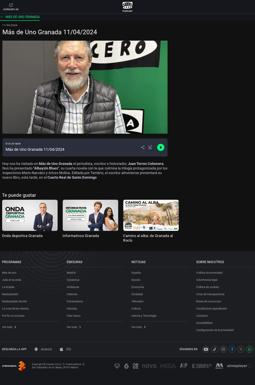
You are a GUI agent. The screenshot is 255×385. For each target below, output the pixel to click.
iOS (68, 349)
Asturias (72, 308)
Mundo (135, 279)
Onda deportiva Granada (22, 236)
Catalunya (73, 279)
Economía (137, 287)
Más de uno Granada (23, 17)
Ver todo (7, 327)
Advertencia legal (206, 279)
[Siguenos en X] (240, 349)
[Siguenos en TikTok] (214, 349)
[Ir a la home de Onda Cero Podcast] (127, 7)
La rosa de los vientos (15, 308)
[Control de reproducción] (160, 147)
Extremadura (75, 301)
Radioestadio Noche (14, 301)
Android (46, 349)
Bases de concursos (208, 301)
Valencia (72, 294)
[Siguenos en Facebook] (232, 349)
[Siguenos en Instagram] (223, 349)
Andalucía (73, 287)
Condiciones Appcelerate (211, 308)
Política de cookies (207, 287)
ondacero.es (11, 9)
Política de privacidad (209, 272)
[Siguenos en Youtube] (205, 349)
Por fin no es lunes (13, 315)
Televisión (137, 301)
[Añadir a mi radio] (150, 147)
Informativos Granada (81, 236)
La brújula (8, 287)
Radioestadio (10, 294)
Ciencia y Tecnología (143, 315)
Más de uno (9, 272)
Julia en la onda (11, 279)
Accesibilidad (204, 322)
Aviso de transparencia (210, 294)
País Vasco (73, 315)
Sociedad (137, 294)
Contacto (202, 315)
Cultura (136, 308)
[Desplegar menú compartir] (143, 147)
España (136, 272)
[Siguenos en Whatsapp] (249, 349)
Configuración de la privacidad (215, 330)
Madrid (71, 272)
